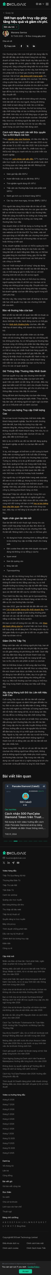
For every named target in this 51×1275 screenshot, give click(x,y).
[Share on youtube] (18, 862)
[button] (40, 4)
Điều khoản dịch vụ (11, 1243)
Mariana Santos (19, 32)
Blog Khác (21, 1226)
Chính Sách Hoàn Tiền (36, 1248)
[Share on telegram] (13, 862)
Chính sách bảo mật (35, 1243)
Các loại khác (12, 809)
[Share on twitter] (4, 862)
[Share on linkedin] (8, 862)
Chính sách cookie (10, 1248)
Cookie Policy (33, 1267)
